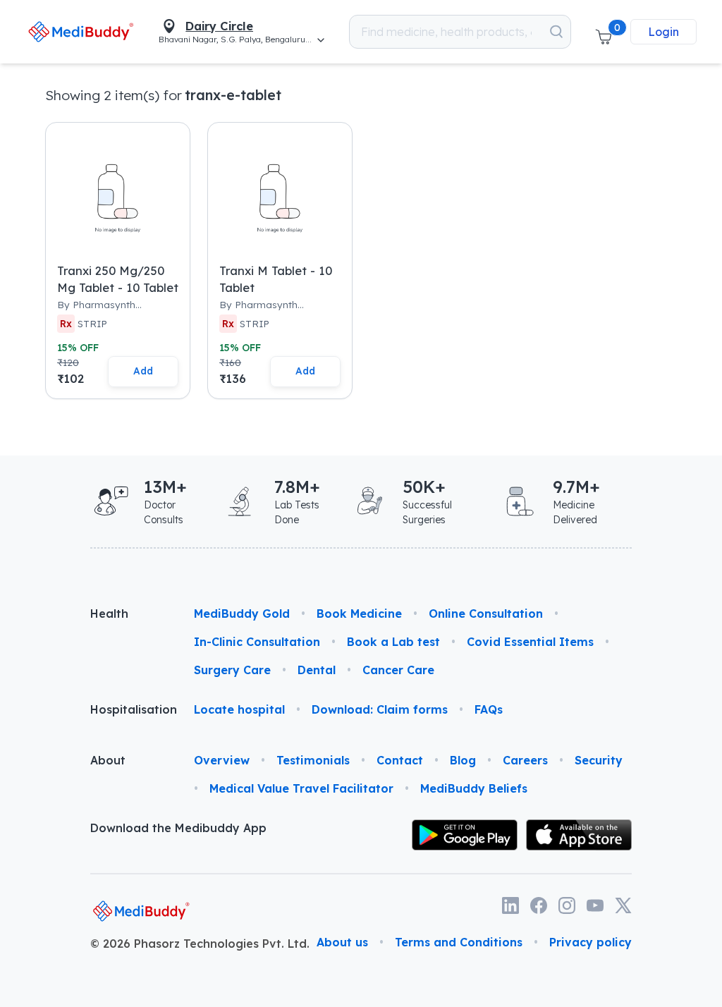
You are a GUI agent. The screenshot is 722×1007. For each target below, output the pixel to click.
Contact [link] (400, 760)
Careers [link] (525, 760)
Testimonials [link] (313, 760)
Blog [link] (463, 760)
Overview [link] (222, 760)
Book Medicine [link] (359, 613)
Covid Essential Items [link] (530, 642)
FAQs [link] (489, 709)
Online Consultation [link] (486, 613)
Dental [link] (317, 670)
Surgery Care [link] (232, 670)
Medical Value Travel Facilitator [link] (301, 788)
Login (663, 32)
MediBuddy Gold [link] (242, 613)
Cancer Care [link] (398, 670)
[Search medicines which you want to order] (556, 31)
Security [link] (599, 760)
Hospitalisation (130, 709)
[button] (603, 32)
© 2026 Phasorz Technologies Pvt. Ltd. (200, 943)
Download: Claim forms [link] (380, 709)
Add (143, 371)
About (108, 760)
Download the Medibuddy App (178, 828)
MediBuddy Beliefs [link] (473, 788)
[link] (80, 32)
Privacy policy (590, 942)
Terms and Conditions (458, 942)
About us (342, 942)
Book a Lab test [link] (393, 642)
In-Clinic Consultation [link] (257, 642)
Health (109, 613)
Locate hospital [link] (239, 709)
